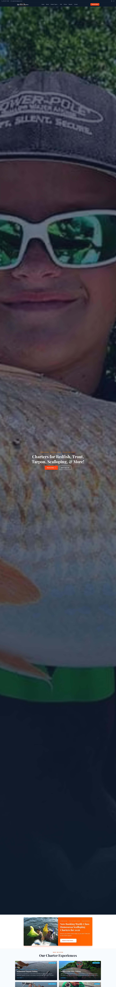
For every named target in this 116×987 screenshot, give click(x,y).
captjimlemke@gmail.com (17, 1)
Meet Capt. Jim (65, 467)
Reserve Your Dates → (68, 940)
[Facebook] (113, 1)
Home (43, 4)
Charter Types (54, 4)
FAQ (61, 4)
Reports (70, 4)
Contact (76, 4)
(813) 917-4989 (6, 1)
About (47, 4)
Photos (65, 4)
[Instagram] (111, 1)
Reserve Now (95, 4)
